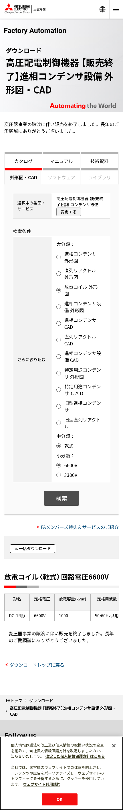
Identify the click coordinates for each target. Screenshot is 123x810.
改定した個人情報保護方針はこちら (75, 756)
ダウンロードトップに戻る (36, 664)
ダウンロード (41, 700)
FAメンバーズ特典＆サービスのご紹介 (80, 527)
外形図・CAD (23, 177)
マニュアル (61, 161)
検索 (61, 498)
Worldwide (102, 9)
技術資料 (99, 161)
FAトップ (14, 700)
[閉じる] (114, 745)
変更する (69, 211)
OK (59, 799)
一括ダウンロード (35, 548)
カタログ (23, 161)
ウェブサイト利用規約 (41, 784)
